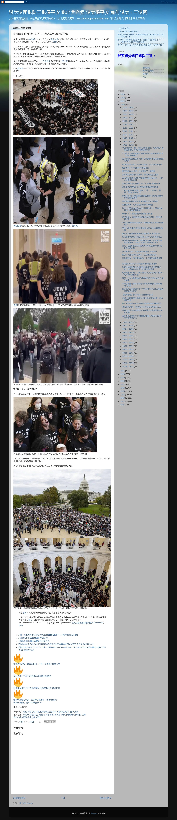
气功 (144, 77)
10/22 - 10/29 (128, 142)
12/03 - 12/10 (128, 121)
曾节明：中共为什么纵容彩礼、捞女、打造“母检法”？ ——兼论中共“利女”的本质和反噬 (139, 41)
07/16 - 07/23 (128, 363)
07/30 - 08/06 (128, 356)
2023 (123, 105)
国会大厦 (54, 39)
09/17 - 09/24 (128, 332)
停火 (30, 620)
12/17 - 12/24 (128, 114)
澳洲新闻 (146, 68)
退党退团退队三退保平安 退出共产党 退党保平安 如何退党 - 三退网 (78, 12)
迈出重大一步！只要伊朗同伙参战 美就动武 (139, 251)
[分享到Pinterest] (54, 721)
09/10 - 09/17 (128, 336)
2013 (123, 398)
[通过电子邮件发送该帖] (40, 722)
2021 (123, 371)
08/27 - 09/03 (128, 343)
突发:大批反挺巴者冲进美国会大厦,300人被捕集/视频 (46, 712)
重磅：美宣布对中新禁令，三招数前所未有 (139, 255)
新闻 (24, 613)
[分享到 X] (49, 721)
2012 (123, 401)
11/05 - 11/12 (128, 135)
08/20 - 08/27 (128, 346)
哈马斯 (32, 39)
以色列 (26, 715)
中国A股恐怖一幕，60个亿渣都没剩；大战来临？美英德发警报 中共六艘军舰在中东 (142, 149)
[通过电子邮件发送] (45, 721)
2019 (123, 378)
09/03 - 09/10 (128, 339)
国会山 (42, 715)
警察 (55, 42)
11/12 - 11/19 (128, 131)
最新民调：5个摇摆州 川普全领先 (135, 168)
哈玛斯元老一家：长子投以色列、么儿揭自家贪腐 (142, 164)
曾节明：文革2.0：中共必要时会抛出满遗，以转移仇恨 (140, 45)
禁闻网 (145, 74)
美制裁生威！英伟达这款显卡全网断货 (137, 205)
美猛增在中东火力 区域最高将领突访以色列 (139, 264)
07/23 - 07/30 (128, 360)
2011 (123, 405)
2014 (123, 395)
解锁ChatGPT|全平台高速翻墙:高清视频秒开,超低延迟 (36, 688)
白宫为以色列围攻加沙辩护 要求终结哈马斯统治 (141, 303)
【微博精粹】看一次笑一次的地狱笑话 (137, 295)
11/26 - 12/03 (128, 124)
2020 (123, 374)
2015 (123, 391)
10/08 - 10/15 (128, 322)
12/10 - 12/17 (128, 118)
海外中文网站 (148, 71)
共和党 (20, 68)
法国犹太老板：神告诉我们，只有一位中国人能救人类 (36, 664)
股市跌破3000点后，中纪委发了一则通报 (138, 171)
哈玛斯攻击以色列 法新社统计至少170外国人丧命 (142, 237)
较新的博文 (19, 798)
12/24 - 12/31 (128, 111)
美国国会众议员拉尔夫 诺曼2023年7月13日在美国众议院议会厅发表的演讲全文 (56, 644)
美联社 (75, 226)
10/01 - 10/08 (128, 326)
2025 (123, 98)
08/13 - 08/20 (128, 349)
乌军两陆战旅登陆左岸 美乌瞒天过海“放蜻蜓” (140, 201)
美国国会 (17, 226)
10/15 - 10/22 (128, 145)
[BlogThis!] (47, 721)
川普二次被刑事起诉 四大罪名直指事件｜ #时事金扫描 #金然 (48, 635)
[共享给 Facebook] (52, 721)
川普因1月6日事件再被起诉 (33, 641)
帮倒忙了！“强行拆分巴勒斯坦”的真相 (137, 214)
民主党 (65, 61)
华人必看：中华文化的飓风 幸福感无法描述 (32, 676)
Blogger (94, 813)
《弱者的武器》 (124, 28)
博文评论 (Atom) (26, 803)
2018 (123, 381)
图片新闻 (74, 712)
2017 (123, 384)
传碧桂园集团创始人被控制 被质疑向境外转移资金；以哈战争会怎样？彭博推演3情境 (141, 268)
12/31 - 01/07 (128, 107)
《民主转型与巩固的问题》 (128, 31)
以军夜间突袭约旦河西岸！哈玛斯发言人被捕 (140, 175)
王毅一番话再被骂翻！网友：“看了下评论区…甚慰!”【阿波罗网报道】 (141, 191)
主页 (62, 798)
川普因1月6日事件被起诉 (33, 638)
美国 (15, 305)
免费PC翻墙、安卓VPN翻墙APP (27, 703)
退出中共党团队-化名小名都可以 (27, 717)
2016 (123, 388)
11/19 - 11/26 (128, 128)
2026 (123, 94)
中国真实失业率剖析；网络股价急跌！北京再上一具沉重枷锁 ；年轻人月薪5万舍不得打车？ (142, 242)
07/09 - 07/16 (128, 367)
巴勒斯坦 (46, 61)
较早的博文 (106, 798)
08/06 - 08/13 (128, 353)
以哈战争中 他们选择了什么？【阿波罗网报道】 (141, 184)
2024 (123, 101)
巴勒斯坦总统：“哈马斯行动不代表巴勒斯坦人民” (141, 307)
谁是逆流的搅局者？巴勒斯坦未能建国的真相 (140, 187)
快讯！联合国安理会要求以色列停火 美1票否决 (141, 234)
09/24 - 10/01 (128, 329)
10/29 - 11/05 (128, 138)
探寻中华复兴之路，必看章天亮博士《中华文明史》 (35, 700)
